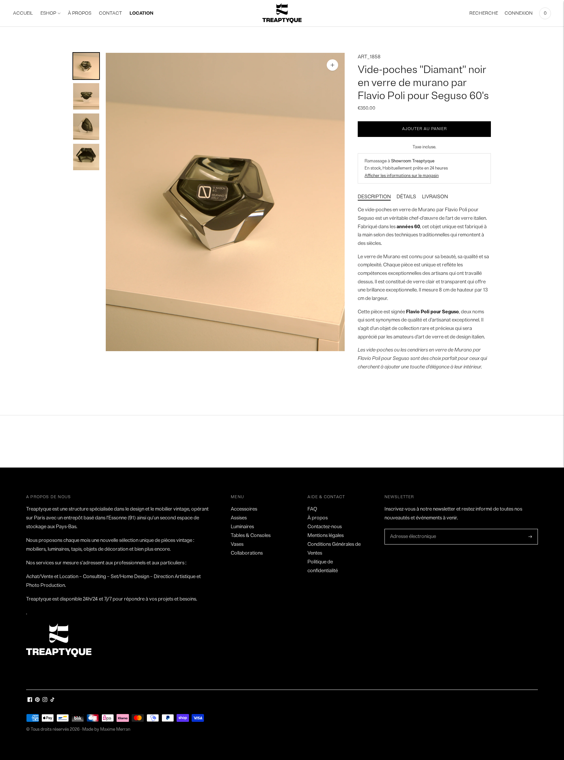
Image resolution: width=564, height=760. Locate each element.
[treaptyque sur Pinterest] (37, 700)
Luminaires (242, 527)
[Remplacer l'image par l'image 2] (86, 96)
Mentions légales (325, 535)
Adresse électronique (411, 529)
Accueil (23, 13)
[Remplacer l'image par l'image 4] (86, 157)
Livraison (435, 197)
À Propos (79, 13)
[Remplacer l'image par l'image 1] (86, 66)
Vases (237, 544)
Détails (406, 197)
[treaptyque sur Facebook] (29, 700)
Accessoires (244, 509)
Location (141, 13)
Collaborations (247, 553)
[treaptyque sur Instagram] (44, 700)
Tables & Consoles (251, 535)
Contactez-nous (324, 527)
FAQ (312, 509)
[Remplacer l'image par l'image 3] (86, 126)
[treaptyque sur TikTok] (52, 700)
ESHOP (48, 13)
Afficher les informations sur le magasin (402, 175)
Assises (239, 518)
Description (374, 197)
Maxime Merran (115, 729)
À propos (317, 518)
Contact (110, 13)
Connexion (519, 13)
